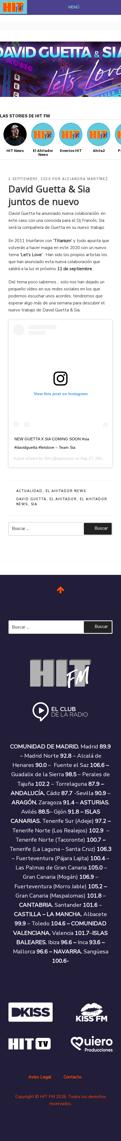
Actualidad (29, 491)
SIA (47, 458)
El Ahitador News (66, 491)
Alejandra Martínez (85, 179)
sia (34, 504)
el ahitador (63, 499)
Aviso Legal (39, 1077)
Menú (73, 7)
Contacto (73, 1077)
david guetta (31, 499)
